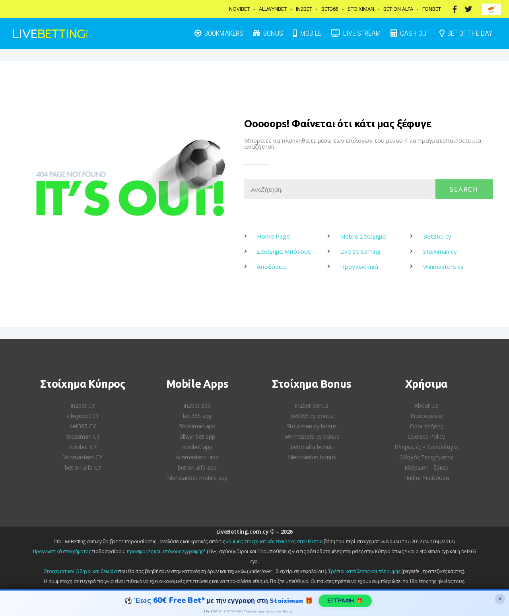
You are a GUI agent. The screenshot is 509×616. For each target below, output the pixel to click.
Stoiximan (361, 8)
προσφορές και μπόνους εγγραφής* (166, 551)
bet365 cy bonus (312, 416)
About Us (426, 405)
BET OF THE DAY (469, 33)
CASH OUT (414, 33)
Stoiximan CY (83, 436)
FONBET (431, 8)
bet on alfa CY (83, 467)
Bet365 (329, 8)
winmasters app (197, 457)
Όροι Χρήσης (426, 426)
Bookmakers (223, 33)
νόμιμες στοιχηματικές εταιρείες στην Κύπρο (274, 541)
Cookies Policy (426, 436)
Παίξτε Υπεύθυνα (426, 478)
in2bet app (197, 405)
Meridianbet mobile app (197, 478)
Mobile (310, 33)
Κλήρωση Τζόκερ (426, 467)
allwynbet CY (82, 416)
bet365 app (197, 416)
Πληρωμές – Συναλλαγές (426, 447)
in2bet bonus (311, 405)
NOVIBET (239, 8)
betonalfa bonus (312, 447)
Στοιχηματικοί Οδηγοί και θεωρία (80, 571)
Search (464, 189)
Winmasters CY (82, 457)
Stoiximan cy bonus (312, 426)
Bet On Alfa (398, 8)
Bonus (272, 33)
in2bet (304, 8)
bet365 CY (83, 426)
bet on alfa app (197, 467)
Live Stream (361, 33)
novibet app (197, 447)
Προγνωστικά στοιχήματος (62, 551)
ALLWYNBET (273, 8)
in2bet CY (83, 405)
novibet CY (83, 447)
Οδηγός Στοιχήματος (426, 457)
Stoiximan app (197, 426)
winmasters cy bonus (312, 436)
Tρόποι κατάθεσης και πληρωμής (364, 571)
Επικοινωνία (426, 416)
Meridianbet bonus (312, 457)
